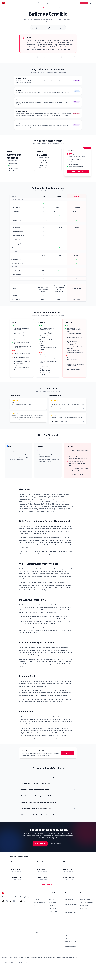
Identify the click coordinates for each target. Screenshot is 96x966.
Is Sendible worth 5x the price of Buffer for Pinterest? (37, 783)
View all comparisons (47, 884)
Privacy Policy (37, 899)
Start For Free (84, 3)
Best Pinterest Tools (21, 957)
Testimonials (37, 3)
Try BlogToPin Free (77, 171)
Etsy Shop (51, 899)
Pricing (46, 3)
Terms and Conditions (39, 896)
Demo (28, 3)
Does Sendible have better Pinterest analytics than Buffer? (39, 802)
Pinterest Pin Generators (34, 960)
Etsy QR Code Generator (71, 946)
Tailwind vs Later (84, 896)
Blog (35, 905)
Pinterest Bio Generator (70, 909)
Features (41, 57)
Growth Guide (55, 3)
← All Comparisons (41, 8)
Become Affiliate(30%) (39, 902)
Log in (91, 3)
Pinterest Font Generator (71, 932)
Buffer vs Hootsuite (85, 899)
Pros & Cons (49, 57)
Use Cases (52, 892)
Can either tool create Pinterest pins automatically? (36, 796)
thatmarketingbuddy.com (45, 960)
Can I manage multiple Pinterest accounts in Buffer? (36, 808)
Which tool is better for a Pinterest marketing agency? (37, 815)
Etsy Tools (67, 935)
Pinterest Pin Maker (69, 896)
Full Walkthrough (38, 932)
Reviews (58, 57)
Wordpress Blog (53, 896)
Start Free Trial (40, 843)
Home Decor (52, 905)
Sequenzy (28, 962)
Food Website (52, 908)
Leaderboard (65, 3)
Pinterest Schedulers (24, 960)
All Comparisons (84, 908)
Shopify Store (52, 902)
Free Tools (67, 892)
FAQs (72, 57)
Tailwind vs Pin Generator (86, 902)
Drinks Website (53, 911)
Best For (66, 57)
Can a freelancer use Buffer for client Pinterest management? (39, 777)
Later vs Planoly (84, 905)
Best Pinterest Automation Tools (71, 957)
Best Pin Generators (57, 957)
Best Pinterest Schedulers (46, 957)
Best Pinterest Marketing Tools (33, 957)
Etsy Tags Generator (70, 938)
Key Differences (24, 57)
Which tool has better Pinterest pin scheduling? (35, 789)
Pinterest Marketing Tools (13, 960)
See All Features (55, 843)
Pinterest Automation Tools (60, 960)
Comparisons (83, 892)
